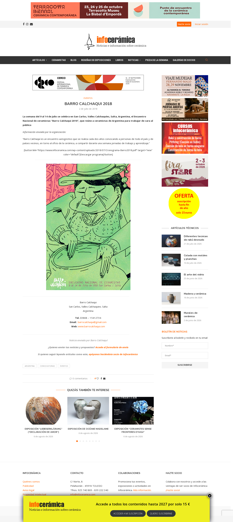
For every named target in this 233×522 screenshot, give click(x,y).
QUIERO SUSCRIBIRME (161, 513)
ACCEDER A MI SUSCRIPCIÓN (127, 513)
